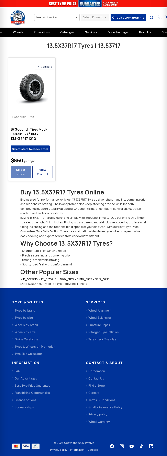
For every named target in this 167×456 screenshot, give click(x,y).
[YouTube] (131, 446)
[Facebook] (112, 446)
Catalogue (67, 32)
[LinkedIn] (151, 446)
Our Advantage (118, 32)
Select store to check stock (30, 149)
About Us (144, 32)
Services (91, 32)
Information (77, 449)
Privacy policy (58, 449)
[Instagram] (121, 446)
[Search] (151, 17)
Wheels (18, 32)
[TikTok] (141, 446)
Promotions (42, 32)
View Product (42, 172)
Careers (93, 449)
